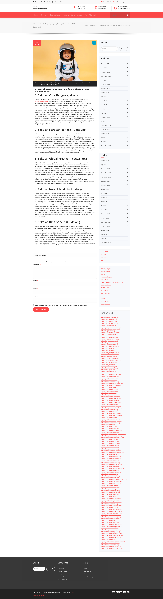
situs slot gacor (105, 301)
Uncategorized (63, 579)
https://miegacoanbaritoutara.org (111, 515)
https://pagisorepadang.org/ (109, 343)
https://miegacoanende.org (109, 387)
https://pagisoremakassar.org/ (110, 332)
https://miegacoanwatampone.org (111, 513)
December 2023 (106, 146)
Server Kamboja (76, 15)
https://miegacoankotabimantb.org (111, 408)
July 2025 (104, 96)
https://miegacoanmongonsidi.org (111, 450)
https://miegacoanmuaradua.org (110, 432)
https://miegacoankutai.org (109, 520)
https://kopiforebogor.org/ (109, 366)
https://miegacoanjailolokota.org (110, 522)
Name (35, 280)
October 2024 (105, 129)
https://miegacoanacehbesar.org (111, 498)
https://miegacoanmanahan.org (110, 463)
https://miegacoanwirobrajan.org (111, 456)
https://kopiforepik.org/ (108, 348)
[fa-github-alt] (49, 2)
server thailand (105, 271)
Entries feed (87, 571)
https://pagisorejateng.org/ (109, 344)
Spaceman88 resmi (40, 84)
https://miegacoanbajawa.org (110, 477)
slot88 (103, 298)
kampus (61, 574)
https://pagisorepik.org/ (108, 331)
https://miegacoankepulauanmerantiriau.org (114, 479)
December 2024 (106, 125)
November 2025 (106, 80)
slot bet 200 (104, 279)
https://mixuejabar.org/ (108, 369)
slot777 (103, 274)
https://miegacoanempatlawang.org (112, 509)
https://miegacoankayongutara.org (111, 464)
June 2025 (104, 101)
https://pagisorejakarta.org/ (109, 334)
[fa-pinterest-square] (60, 2)
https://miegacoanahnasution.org (111, 374)
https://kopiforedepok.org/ (109, 362)
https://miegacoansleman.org (110, 447)
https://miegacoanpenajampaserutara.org (113, 434)
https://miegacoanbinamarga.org (111, 402)
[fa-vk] (58, 2)
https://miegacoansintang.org (110, 382)
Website (36, 297)
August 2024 (105, 133)
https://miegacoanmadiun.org (110, 545)
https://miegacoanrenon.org (109, 380)
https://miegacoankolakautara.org (111, 428)
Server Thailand (90, 15)
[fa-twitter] (38, 2)
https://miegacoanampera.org (110, 400)
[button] (128, 15)
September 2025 (106, 88)
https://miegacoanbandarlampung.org (112, 437)
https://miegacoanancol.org (109, 539)
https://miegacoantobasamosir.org (111, 502)
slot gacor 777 (105, 293)
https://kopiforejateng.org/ (109, 319)
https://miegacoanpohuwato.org (110, 466)
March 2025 (104, 113)
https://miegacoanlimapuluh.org (110, 531)
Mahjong (66, 15)
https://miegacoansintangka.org (110, 476)
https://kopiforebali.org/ (108, 364)
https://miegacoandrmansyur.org (111, 546)
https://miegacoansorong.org (110, 441)
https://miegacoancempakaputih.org (112, 535)
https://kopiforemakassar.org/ (110, 354)
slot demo (104, 257)
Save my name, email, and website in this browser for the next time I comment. (61, 305)
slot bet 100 (104, 252)
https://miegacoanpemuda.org (110, 378)
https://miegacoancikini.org (109, 411)
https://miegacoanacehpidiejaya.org (112, 524)
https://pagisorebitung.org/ (109, 341)
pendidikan (51, 83)
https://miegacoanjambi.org (109, 439)
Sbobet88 (44, 15)
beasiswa (125, 24)
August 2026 (105, 64)
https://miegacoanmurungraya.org (111, 483)
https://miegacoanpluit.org (109, 426)
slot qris (103, 254)
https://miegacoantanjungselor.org (111, 436)
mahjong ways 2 (106, 269)
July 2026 (104, 68)
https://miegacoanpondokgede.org (111, 421)
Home (36, 15)
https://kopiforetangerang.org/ (110, 329)
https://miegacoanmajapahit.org (110, 460)
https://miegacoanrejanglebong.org (111, 505)
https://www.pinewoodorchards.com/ (112, 282)
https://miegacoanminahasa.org (110, 443)
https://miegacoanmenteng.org (110, 423)
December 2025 (106, 76)
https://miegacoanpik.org (108, 424)
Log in (85, 568)
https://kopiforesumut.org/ (109, 321)
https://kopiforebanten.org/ (109, 317)
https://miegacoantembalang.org (111, 458)
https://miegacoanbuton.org (109, 504)
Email (35, 289)
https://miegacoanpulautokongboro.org (113, 468)
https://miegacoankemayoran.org (111, 406)
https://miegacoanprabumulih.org (111, 385)
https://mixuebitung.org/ (108, 325)
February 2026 (105, 72)
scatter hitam (105, 287)
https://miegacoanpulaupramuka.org (112, 383)
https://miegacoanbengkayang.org (111, 533)
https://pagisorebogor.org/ (109, 356)
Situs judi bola (55, 15)
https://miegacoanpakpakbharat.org (112, 526)
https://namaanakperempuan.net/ (66, 83)
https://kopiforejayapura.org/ (110, 323)
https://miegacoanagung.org (109, 389)
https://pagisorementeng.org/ (110, 337)
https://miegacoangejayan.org (110, 376)
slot (102, 260)
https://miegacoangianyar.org (110, 445)
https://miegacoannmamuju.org (110, 487)
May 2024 (104, 138)
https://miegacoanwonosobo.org (111, 398)
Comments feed (88, 574)
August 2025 (105, 92)
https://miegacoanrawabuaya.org (111, 413)
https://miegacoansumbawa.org (110, 518)
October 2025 (105, 84)
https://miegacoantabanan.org (110, 496)
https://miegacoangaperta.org (110, 454)
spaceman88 (87, 83)
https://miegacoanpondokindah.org (111, 415)
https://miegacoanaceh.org (109, 393)
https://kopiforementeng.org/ (110, 346)
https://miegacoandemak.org (109, 528)
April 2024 (104, 142)
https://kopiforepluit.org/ (108, 350)
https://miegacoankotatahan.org (110, 396)
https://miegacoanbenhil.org (109, 409)
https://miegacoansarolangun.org (111, 530)
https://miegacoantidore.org (109, 391)
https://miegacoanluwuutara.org (110, 500)
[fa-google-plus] (41, 2)
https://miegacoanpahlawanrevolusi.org (113, 541)
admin (37, 83)
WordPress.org (88, 577)
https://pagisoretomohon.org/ (110, 339)
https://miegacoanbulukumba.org (111, 472)
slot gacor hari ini (106, 285)
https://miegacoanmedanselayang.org (112, 452)
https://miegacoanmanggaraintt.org (112, 489)
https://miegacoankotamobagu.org (111, 481)
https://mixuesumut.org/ (108, 371)
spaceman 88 (79, 83)
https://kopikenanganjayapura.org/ (111, 327)
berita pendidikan (64, 571)
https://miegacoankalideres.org (110, 419)
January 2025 (105, 121)
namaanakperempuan (41, 101)
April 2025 (104, 109)
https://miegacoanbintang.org (110, 474)
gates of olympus (106, 277)
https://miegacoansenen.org (109, 404)
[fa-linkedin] (35, 2)
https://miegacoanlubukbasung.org (111, 430)
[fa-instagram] (44, 2)
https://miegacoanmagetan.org (110, 492)
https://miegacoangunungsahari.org (111, 537)
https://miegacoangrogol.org (109, 417)
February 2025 (105, 117)
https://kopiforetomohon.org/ (110, 352)
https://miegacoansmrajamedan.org (112, 548)
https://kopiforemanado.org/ (109, 368)
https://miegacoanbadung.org (110, 494)
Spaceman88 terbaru (51, 84)
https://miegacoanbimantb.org (110, 485)
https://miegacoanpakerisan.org (110, 543)
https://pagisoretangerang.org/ (110, 358)
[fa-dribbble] (47, 2)
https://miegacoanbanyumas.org (111, 470)
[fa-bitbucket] (52, 2)
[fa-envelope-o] (55, 2)
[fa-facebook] (33, 2)
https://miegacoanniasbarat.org (110, 490)
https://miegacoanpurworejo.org (111, 517)
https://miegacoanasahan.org (110, 507)
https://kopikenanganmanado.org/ (111, 360)
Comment (37, 264)
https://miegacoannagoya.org (110, 449)
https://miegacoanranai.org (109, 395)
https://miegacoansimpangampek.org (112, 511)
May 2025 (104, 105)
